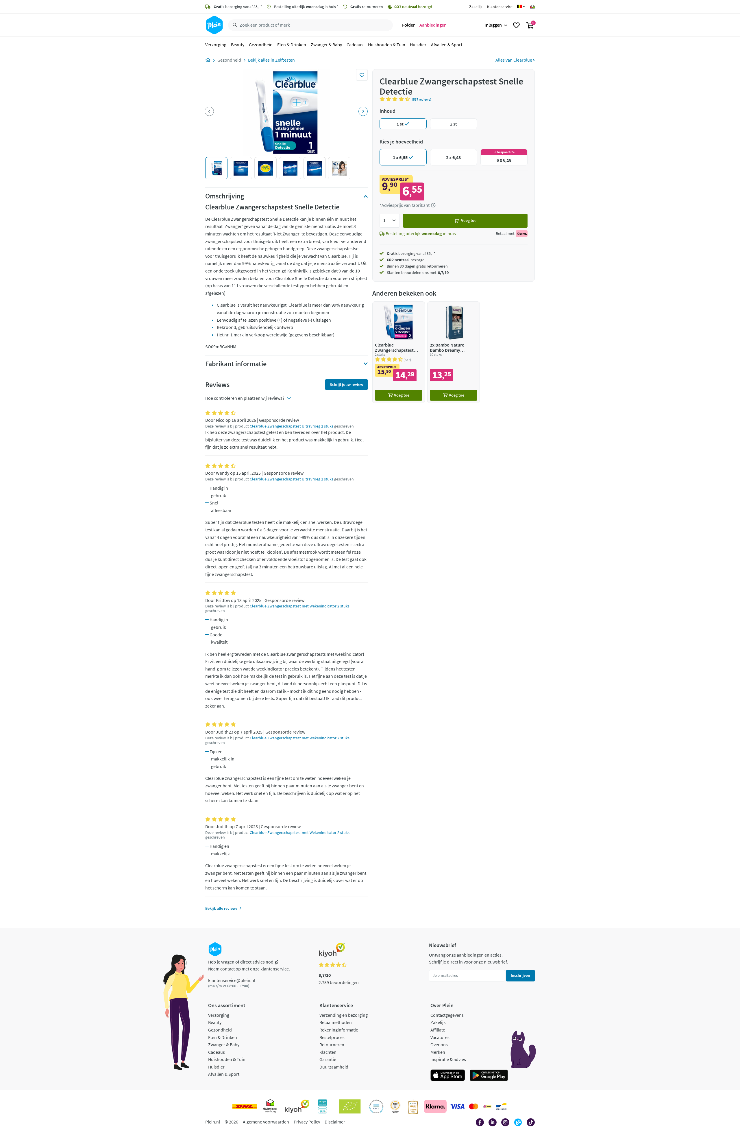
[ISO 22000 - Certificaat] (376, 1106)
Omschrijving (224, 196)
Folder (408, 25)
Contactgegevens (447, 1015)
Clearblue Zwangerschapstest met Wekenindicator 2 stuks (299, 606)
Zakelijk (475, 6)
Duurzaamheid (333, 1067)
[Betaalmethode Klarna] (435, 1106)
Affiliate (437, 1030)
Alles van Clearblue (514, 60)
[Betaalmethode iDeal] (487, 1106)
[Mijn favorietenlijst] (516, 25)
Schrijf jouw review (346, 384)
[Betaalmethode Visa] (457, 1106)
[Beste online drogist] (395, 1106)
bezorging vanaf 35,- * (238, 6)
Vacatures (439, 1037)
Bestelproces (332, 1037)
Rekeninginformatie (338, 1030)
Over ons (439, 1044)
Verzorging (215, 44)
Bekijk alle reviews (221, 908)
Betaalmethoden (335, 1022)
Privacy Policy (307, 1122)
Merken (437, 1052)
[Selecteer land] (521, 7)
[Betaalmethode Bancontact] (501, 1106)
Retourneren (331, 1044)
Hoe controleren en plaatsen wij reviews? (244, 398)
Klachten (327, 1052)
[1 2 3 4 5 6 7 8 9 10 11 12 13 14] (390, 221)
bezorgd (406, 259)
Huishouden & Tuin (386, 44)
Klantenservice (500, 6)
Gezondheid (261, 44)
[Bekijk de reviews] (396, 99)
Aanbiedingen (433, 25)
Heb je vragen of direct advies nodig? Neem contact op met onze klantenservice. (249, 965)
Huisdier (418, 44)
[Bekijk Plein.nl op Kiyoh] (297, 1106)
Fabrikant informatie (236, 364)
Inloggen (493, 25)
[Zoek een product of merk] (233, 25)
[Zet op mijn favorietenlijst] (362, 75)
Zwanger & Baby (326, 44)
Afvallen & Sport (446, 44)
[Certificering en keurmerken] (350, 1106)
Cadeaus (355, 44)
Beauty (237, 44)
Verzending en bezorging (343, 1015)
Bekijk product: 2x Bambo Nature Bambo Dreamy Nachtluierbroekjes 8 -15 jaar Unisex (454, 352)
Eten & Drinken (291, 44)
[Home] (207, 60)
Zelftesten (285, 60)
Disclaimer (335, 1122)
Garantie (327, 1059)
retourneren (366, 6)
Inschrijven (520, 975)
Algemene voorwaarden (266, 1122)
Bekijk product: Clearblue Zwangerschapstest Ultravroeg (399, 352)
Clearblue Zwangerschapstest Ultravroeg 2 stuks (291, 426)
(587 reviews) (421, 99)
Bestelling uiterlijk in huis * (305, 6)
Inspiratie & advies (448, 1059)
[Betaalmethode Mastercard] (473, 1106)
